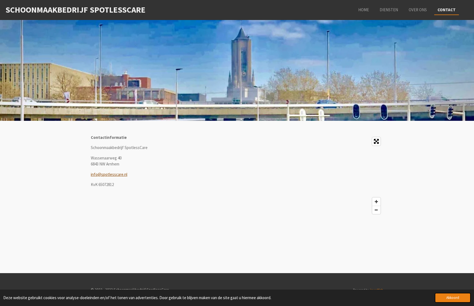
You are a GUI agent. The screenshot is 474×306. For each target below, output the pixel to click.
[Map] (311, 176)
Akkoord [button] (452, 297)
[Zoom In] (376, 202)
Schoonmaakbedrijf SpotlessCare (75, 9)
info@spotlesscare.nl (109, 174)
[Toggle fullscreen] (376, 141)
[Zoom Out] (376, 210)
